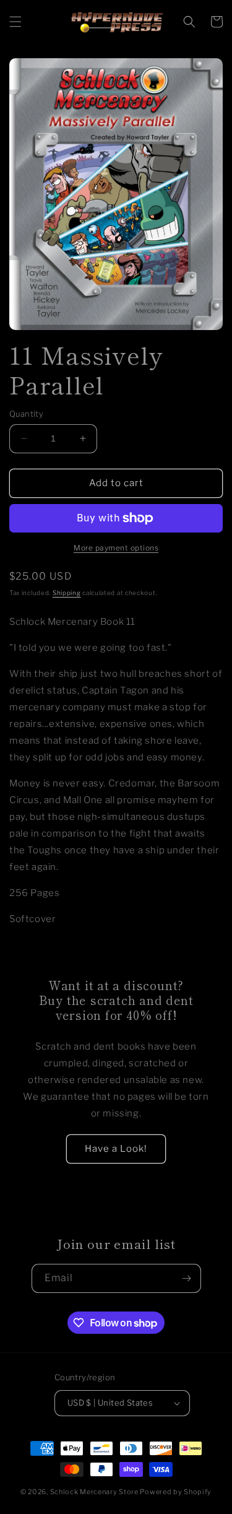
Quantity (26, 414)
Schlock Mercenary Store (94, 1491)
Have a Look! (116, 1148)
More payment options (116, 547)
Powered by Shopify (176, 1491)
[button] (15, 21)
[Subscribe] (186, 1278)
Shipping (67, 592)
